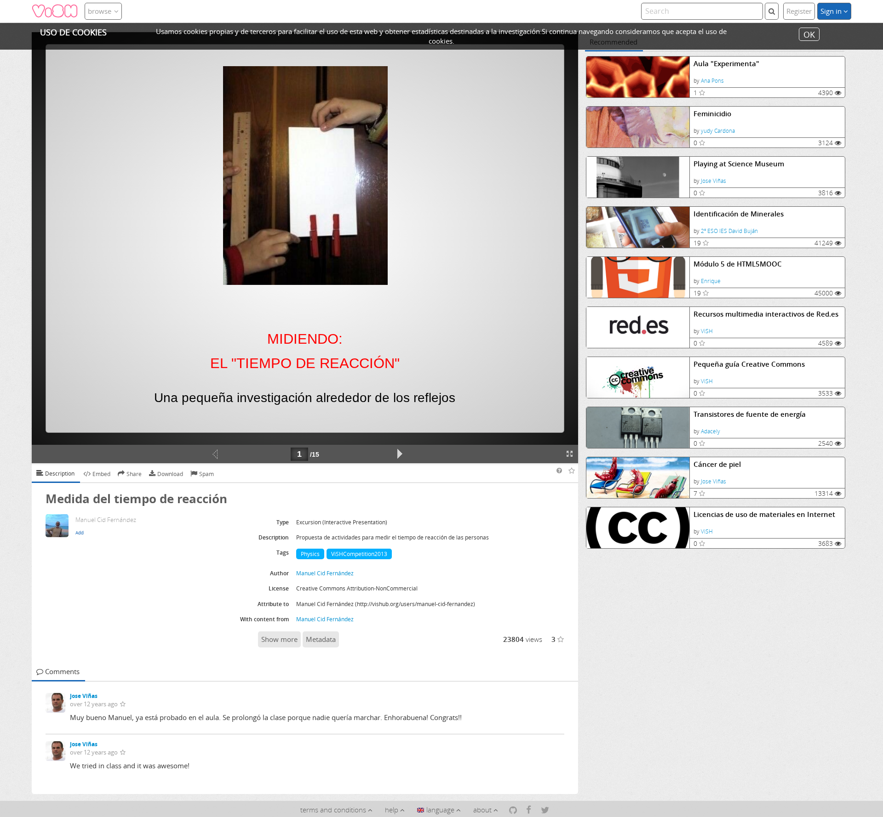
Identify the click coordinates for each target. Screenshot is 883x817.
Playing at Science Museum (739, 163)
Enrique (711, 281)
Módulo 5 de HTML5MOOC (738, 264)
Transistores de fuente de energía (750, 414)
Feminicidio (712, 113)
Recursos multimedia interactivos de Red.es (766, 314)
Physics (310, 554)
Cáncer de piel (717, 464)
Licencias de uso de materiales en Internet (764, 514)
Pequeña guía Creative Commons (749, 364)
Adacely (710, 431)
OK (809, 34)
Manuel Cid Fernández (325, 573)
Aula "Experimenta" (726, 63)
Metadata (321, 639)
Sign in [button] (831, 11)
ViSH (707, 331)
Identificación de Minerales (739, 214)
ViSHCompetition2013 (359, 554)
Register (799, 11)
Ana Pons (712, 81)
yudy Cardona (718, 131)
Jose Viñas (713, 181)
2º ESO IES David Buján (729, 231)
